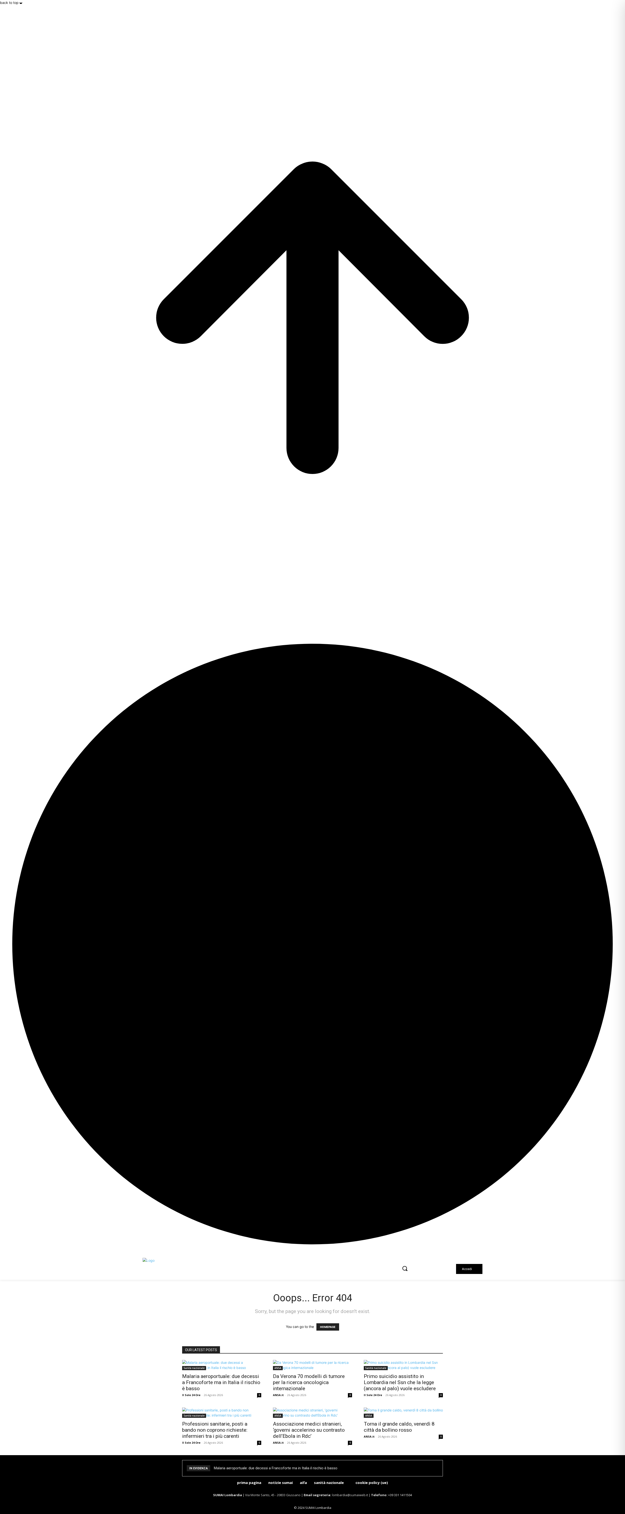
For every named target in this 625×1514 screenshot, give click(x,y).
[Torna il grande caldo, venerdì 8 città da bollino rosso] (403, 1413)
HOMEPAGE (327, 1327)
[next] (436, 1468)
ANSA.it (278, 1395)
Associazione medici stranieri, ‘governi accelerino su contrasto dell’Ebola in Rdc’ (309, 1430)
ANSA (277, 1368)
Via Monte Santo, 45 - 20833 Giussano (273, 1495)
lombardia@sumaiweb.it (350, 1495)
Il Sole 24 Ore (191, 1395)
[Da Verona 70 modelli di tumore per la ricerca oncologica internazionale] (312, 1365)
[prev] (433, 1468)
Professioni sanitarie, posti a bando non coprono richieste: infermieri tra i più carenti (214, 1430)
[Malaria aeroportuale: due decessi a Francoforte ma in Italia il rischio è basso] (221, 1365)
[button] (405, 1268)
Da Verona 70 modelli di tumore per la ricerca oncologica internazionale (309, 1382)
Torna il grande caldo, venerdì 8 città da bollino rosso (399, 1427)
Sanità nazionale (194, 1368)
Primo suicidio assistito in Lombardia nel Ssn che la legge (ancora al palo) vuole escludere (400, 1382)
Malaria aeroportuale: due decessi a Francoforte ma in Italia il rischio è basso (221, 1382)
